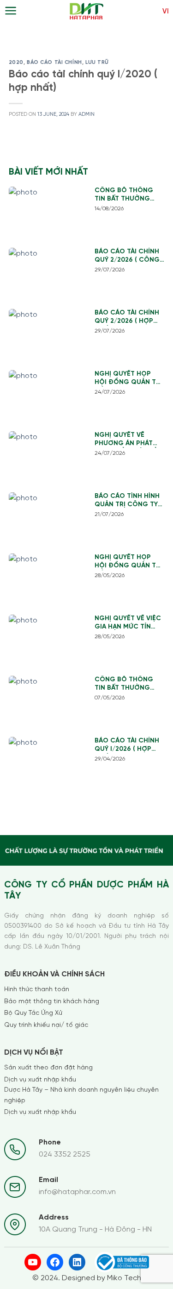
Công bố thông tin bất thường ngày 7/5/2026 (124, 684)
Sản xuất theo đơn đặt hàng (48, 1067)
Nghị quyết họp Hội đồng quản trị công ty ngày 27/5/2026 (128, 562)
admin (86, 114)
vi (165, 11)
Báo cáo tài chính (54, 62)
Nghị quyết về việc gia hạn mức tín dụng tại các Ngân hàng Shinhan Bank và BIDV (129, 623)
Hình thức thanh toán (36, 989)
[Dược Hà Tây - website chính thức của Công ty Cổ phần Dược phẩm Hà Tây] (86, 11)
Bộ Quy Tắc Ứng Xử (33, 1013)
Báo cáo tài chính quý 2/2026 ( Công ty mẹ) (127, 256)
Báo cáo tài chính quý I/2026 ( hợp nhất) (127, 745)
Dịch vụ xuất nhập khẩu (40, 1079)
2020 (16, 62)
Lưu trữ (96, 62)
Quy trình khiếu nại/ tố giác (46, 1025)
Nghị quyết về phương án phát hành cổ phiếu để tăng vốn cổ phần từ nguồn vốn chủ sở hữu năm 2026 (128, 440)
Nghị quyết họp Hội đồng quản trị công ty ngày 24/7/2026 (128, 379)
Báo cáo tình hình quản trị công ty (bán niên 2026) (127, 501)
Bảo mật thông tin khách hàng (51, 1001)
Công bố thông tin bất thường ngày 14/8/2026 (124, 195)
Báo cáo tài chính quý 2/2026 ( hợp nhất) (127, 317)
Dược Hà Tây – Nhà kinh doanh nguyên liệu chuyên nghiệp (81, 1095)
